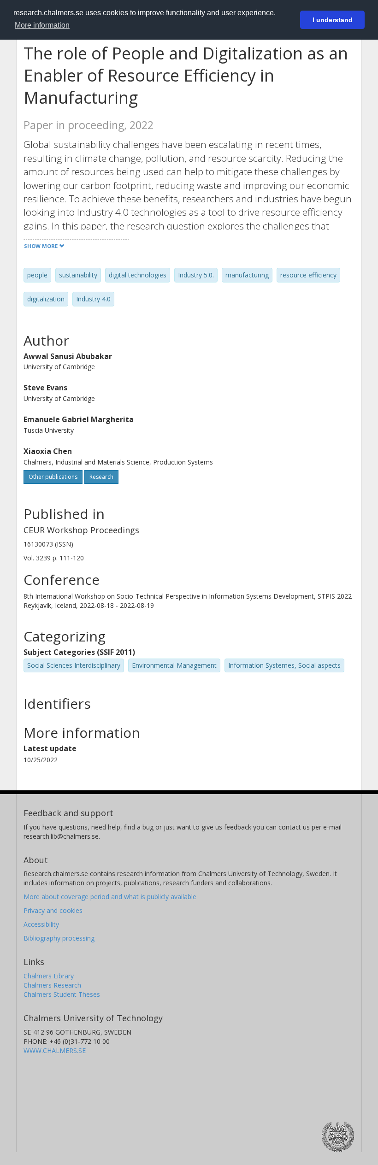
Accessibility (41, 924)
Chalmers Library (49, 975)
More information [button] (42, 25)
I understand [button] (333, 20)
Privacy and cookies (53, 910)
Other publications (53, 477)
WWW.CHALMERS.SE (55, 1050)
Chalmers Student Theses (62, 994)
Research (101, 477)
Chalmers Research (52, 985)
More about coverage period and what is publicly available (110, 896)
